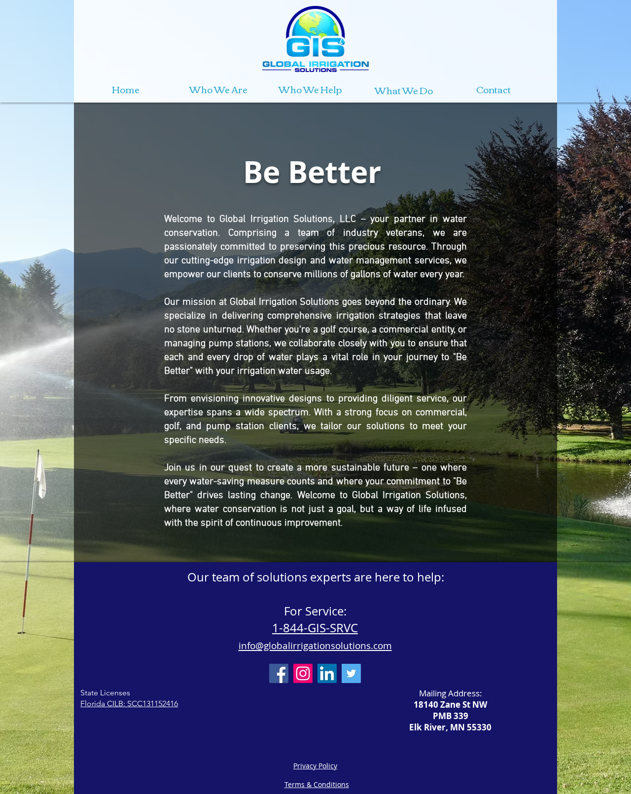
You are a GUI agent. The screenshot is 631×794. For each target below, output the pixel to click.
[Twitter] (351, 673)
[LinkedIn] (327, 673)
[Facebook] (278, 673)
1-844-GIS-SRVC (315, 628)
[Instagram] (303, 673)
